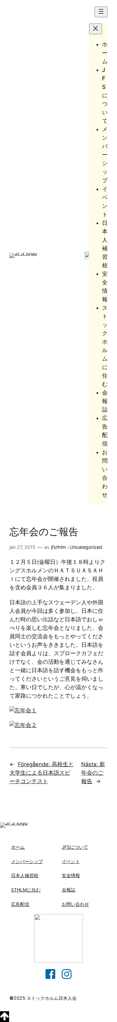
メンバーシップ (27, 861)
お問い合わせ (75, 904)
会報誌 (68, 889)
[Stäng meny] (95, 28)
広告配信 (20, 904)
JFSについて (75, 847)
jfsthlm (58, 547)
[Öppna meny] (101, 12)
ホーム (18, 847)
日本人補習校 (24, 875)
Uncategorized (86, 547)
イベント (71, 861)
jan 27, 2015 (22, 547)
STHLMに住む (26, 889)
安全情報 (71, 875)
